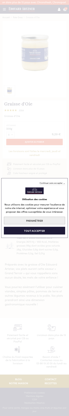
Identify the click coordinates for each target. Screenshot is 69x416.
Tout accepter (34, 230)
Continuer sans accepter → (52, 182)
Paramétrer (34, 220)
